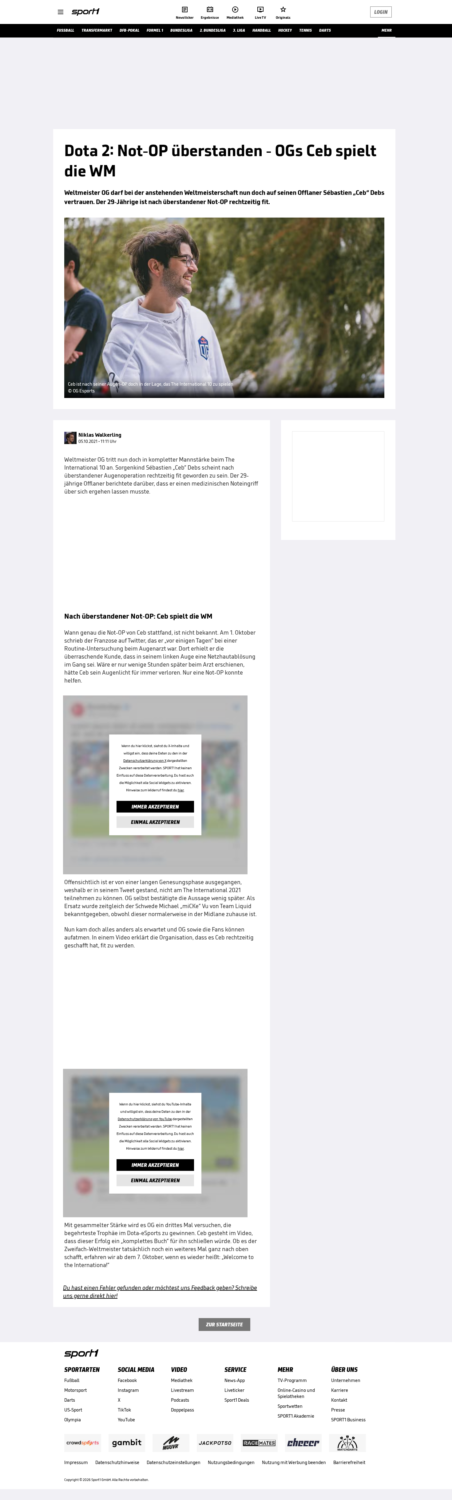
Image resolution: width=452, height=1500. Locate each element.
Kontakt (339, 1400)
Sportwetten (290, 1406)
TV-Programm (292, 1380)
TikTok (124, 1410)
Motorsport (75, 1390)
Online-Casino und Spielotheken (296, 1393)
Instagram (128, 1390)
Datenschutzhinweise (117, 1462)
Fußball (71, 1380)
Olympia (72, 1420)
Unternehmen (345, 1380)
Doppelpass (182, 1410)
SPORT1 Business (348, 1420)
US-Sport (73, 1410)
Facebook (127, 1380)
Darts (69, 1400)
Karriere (339, 1390)
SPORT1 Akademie (296, 1416)
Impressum (76, 1462)
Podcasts (180, 1400)
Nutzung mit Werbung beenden (294, 1462)
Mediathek (181, 1380)
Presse (338, 1410)
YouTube (126, 1420)
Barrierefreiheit (349, 1462)
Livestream (182, 1390)
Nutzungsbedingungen (231, 1462)
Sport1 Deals (236, 1400)
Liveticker (234, 1390)
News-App (234, 1380)
